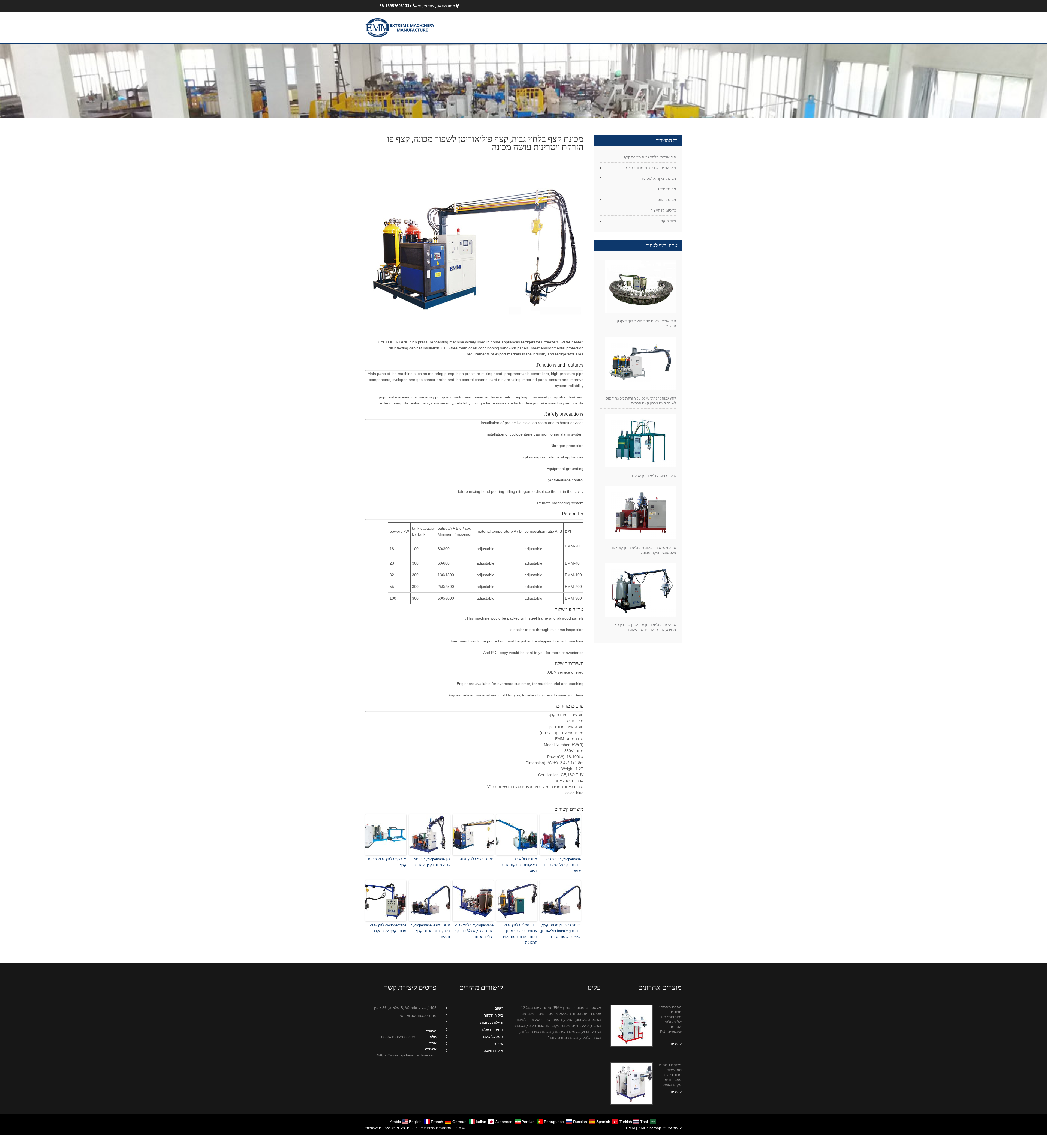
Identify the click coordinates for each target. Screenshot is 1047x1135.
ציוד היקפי (668, 221)
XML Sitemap (649, 1128)
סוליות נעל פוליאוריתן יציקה (654, 475)
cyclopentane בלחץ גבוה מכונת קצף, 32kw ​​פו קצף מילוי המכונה (474, 931)
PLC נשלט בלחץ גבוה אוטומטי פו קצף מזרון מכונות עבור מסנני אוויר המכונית (519, 933)
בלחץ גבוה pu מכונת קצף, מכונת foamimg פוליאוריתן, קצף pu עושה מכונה (560, 931)
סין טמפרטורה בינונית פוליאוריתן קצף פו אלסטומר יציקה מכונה (644, 550)
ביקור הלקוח (493, 1015)
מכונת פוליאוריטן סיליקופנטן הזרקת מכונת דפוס (519, 865)
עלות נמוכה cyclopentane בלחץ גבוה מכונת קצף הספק (430, 931)
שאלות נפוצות (491, 1022)
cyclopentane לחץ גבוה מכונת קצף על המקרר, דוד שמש (561, 865)
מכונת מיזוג (667, 189)
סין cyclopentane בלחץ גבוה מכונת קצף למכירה (431, 862)
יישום (498, 1008)
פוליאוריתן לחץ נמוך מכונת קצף (651, 168)
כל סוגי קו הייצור (663, 210)
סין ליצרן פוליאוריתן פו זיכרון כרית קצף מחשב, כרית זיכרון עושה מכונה (645, 627)
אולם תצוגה (493, 1051)
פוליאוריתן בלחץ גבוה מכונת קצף (650, 157)
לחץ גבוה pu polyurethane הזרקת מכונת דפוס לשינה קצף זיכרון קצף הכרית (641, 400)
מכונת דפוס (666, 199)
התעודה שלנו (492, 1029)
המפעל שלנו (493, 1036)
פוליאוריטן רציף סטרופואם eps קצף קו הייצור (646, 323)
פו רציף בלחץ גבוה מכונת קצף (387, 862)
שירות (498, 1043)
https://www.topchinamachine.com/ (407, 1055)
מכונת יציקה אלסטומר (658, 178)
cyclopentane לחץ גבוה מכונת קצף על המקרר (388, 928)
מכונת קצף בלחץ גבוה (477, 859)
